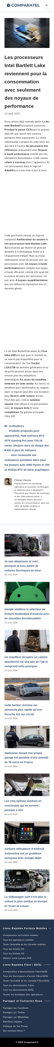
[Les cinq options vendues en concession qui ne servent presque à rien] (27, 793)
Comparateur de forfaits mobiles (20, 935)
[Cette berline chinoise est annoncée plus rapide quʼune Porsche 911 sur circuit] (27, 697)
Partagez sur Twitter (14, 1012)
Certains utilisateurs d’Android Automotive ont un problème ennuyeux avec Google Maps (24, 853)
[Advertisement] (27, 203)
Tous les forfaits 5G (13, 949)
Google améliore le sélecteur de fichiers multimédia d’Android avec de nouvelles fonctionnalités (26, 614)
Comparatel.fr (31, 1042)
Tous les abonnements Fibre (18, 985)
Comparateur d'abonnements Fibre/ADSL (25, 971)
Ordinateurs (16, 426)
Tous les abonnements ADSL (18, 990)
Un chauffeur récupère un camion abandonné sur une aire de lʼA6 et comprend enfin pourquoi (26, 662)
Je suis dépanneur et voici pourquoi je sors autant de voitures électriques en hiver (22, 566)
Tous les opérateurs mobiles (18, 940)
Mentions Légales (12, 1021)
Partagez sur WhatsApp (16, 1017)
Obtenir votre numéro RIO (17, 958)
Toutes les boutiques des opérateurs (23, 994)
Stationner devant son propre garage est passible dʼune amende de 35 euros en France (26, 758)
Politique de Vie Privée (15, 1026)
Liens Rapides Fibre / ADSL (22, 964)
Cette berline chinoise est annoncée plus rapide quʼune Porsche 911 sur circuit (23, 710)
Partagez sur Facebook (15, 1008)
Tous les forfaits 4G (13, 953)
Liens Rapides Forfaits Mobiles (25, 928)
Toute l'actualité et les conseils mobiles (24, 944)
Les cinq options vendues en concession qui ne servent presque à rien (23, 805)
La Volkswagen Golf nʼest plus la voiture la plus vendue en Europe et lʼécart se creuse (25, 901)
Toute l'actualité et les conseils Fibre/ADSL (26, 981)
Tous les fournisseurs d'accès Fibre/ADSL (25, 976)
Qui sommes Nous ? (14, 1030)
